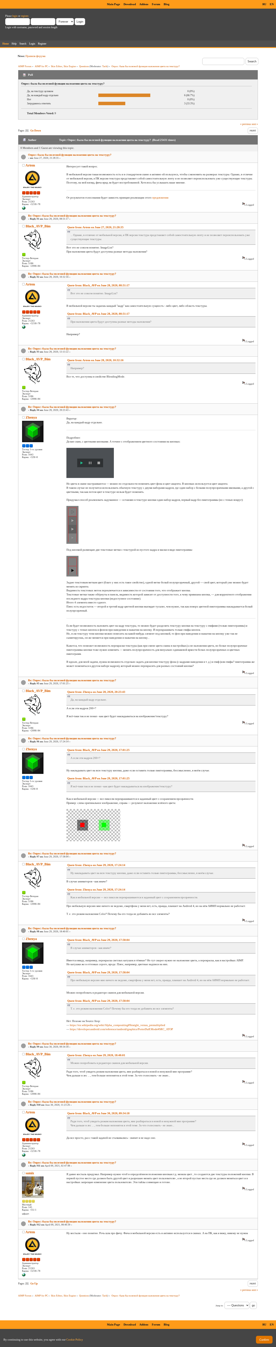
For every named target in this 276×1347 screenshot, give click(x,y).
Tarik (104, 66)
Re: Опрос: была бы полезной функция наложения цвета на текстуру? (72, 215)
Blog (166, 4)
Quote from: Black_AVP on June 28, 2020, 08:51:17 (98, 285)
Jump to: (219, 1305)
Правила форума (35, 56)
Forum (156, 4)
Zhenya (31, 417)
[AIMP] (23, 209)
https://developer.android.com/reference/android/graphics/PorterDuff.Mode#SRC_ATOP (121, 1029)
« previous (245, 124)
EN (272, 4)
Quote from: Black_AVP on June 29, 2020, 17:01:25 (98, 750)
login (14, 15)
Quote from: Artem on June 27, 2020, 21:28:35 (95, 227)
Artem (30, 165)
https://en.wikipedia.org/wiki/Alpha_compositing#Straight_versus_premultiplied (117, 1025)
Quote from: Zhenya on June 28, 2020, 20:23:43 (96, 692)
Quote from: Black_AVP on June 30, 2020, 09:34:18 (98, 1113)
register (24, 15)
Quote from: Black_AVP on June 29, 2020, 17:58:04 (98, 940)
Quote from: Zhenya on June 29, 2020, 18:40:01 (96, 1055)
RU (264, 4)
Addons (143, 4)
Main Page (113, 4)
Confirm (264, 1339)
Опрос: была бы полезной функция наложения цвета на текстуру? (69, 154)
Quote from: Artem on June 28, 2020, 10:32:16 (95, 360)
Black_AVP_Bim (38, 226)
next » (255, 124)
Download (130, 4)
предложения (160, 197)
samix (30, 1173)
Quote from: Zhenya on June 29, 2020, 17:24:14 (96, 865)
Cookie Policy (74, 1339)
